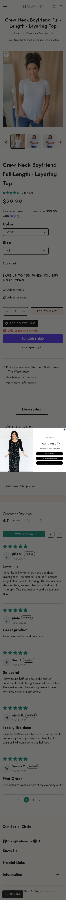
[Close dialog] (64, 429)
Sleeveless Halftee (49, 453)
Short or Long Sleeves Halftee (50, 458)
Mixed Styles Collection (49, 463)
